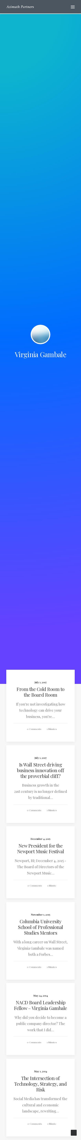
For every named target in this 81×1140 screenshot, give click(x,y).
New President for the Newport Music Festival (40, 848)
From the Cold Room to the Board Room (40, 692)
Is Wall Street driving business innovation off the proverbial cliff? (40, 770)
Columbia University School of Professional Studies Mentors (40, 927)
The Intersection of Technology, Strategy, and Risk (40, 1084)
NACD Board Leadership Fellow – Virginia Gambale (40, 1005)
